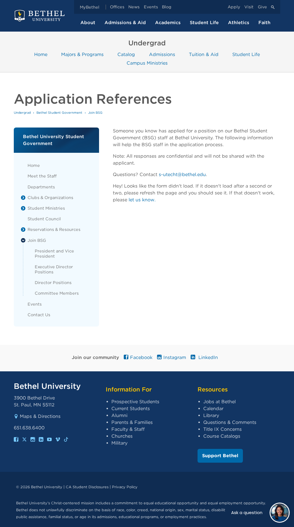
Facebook (141, 357)
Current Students (130, 408)
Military (119, 443)
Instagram (174, 357)
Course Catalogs (221, 436)
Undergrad (22, 113)
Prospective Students (135, 401)
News (134, 7)
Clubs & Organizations (50, 197)
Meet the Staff (42, 175)
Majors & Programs (82, 54)
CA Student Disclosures (87, 487)
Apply (234, 7)
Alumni (119, 415)
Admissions (162, 54)
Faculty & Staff (128, 429)
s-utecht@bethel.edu (182, 174)
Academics (168, 22)
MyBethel (89, 7)
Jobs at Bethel (219, 401)
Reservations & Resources (54, 229)
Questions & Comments (229, 422)
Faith (264, 22)
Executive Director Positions (54, 269)
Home (40, 54)
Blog (166, 7)
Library (211, 415)
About (87, 22)
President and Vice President (54, 253)
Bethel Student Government (59, 113)
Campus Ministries (147, 63)
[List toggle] (23, 197)
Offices (117, 7)
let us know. (142, 199)
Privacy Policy (125, 487)
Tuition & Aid (203, 54)
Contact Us (39, 314)
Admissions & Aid (125, 22)
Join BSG (37, 240)
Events (151, 7)
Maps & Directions (40, 416)
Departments (41, 186)
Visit (249, 7)
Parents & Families (132, 422)
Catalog (126, 54)
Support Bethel (220, 455)
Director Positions (53, 282)
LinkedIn (207, 357)
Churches (122, 436)
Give (262, 7)
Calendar (213, 408)
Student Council (44, 218)
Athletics (238, 22)
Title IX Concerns (222, 429)
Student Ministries (46, 208)
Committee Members (57, 293)
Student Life (204, 22)
